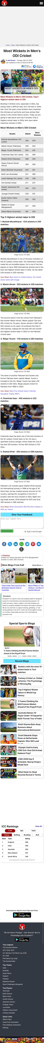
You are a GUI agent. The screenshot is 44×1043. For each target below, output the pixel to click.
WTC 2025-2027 (8, 950)
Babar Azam (7, 996)
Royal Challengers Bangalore (13, 984)
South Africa (7, 973)
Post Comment (7, 531)
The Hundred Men (9, 961)
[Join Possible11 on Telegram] (37, 67)
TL (27, 543)
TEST (33, 831)
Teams (6, 835)
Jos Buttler (6, 1007)
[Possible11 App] (22, 917)
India (4, 968)
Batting (17, 835)
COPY (22, 549)
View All (38, 826)
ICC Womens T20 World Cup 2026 (14, 953)
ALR (37, 835)
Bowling (27, 835)
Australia (6, 970)
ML (39, 543)
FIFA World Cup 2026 (10, 958)
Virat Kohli (6, 991)
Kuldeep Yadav (8, 1004)
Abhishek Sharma (9, 1002)
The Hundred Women (10, 947)
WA (22, 543)
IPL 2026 (6, 956)
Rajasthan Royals (9, 981)
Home (8, 45)
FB (4, 543)
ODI (21, 831)
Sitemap (5, 1028)
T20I (10, 831)
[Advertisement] (22, 24)
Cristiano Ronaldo (9, 1013)
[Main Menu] (41, 3)
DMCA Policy (7, 1019)
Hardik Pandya (8, 999)
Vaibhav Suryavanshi (10, 1010)
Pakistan (6, 979)
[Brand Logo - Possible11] (22, 930)
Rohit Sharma (7, 993)
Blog (13, 45)
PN (33, 543)
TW (10, 543)
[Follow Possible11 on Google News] (26, 67)
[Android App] (22, 942)
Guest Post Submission (11, 1022)
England (5, 976)
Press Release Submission (12, 1025)
